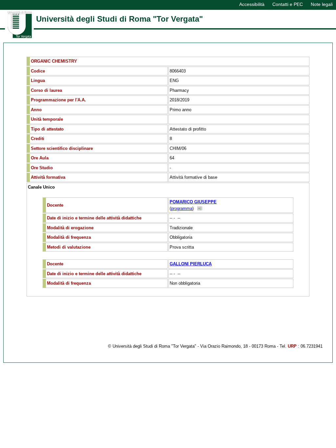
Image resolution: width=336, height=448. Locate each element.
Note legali (322, 4)
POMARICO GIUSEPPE (193, 201)
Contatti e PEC (287, 4)
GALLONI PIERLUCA (191, 263)
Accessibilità (251, 4)
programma (181, 208)
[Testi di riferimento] (200, 208)
